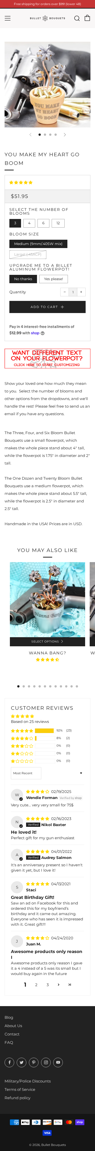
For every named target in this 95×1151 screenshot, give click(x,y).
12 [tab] (77, 686)
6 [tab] (45, 686)
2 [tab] (24, 686)
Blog (9, 1017)
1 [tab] (18, 686)
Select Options (45, 641)
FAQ (9, 1042)
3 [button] (48, 984)
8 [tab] (55, 686)
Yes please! (53, 279)
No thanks (23, 279)
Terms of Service (20, 1089)
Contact (12, 1034)
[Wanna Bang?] (47, 599)
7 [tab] (50, 686)
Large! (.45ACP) (28, 254)
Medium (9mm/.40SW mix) (38, 244)
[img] (38, 791)
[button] (20, 182)
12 (58, 223)
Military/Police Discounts (28, 1081)
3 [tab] (29, 686)
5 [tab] (40, 686)
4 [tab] (34, 686)
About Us (13, 1025)
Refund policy (17, 1097)
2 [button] (36, 984)
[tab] (40, 135)
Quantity (17, 292)
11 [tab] (71, 686)
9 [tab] (61, 686)
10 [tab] (66, 686)
